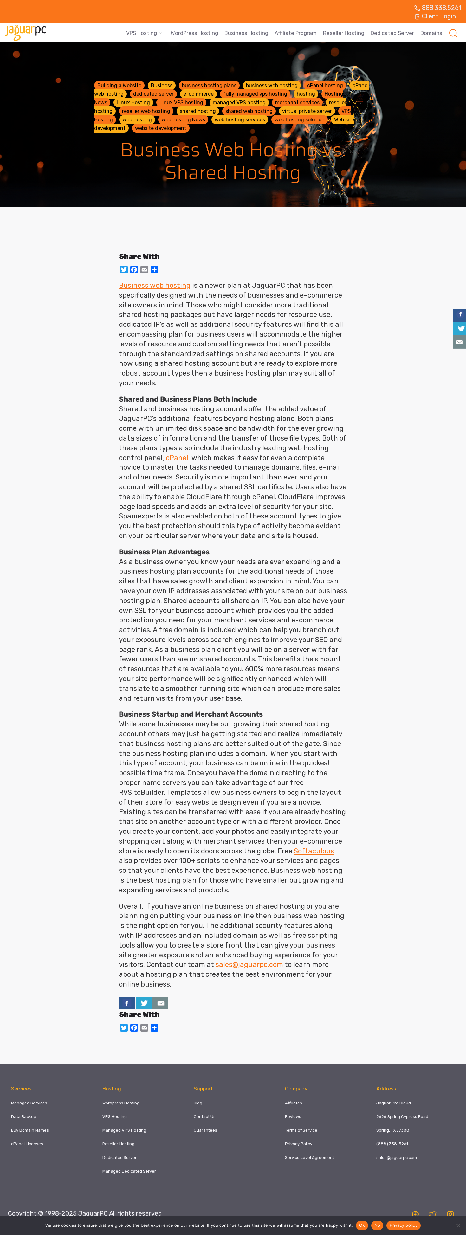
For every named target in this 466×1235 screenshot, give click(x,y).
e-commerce (198, 94)
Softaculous (314, 851)
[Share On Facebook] (127, 1003)
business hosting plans (209, 85)
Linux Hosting (133, 103)
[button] (453, 33)
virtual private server (307, 111)
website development (160, 128)
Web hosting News (183, 120)
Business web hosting (155, 285)
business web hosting (272, 85)
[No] (458, 1225)
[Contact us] (160, 1003)
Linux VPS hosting (181, 103)
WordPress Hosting (194, 33)
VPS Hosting (141, 33)
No (377, 1225)
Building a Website (119, 85)
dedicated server (153, 94)
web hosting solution (300, 120)
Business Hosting (246, 33)
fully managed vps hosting (255, 94)
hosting (306, 94)
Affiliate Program (296, 33)
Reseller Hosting (343, 33)
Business (161, 85)
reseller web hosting (146, 111)
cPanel (177, 457)
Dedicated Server (392, 33)
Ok (362, 1225)
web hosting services (240, 120)
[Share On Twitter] (144, 1003)
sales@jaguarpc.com (249, 964)
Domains (431, 33)
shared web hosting (249, 111)
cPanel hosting (325, 85)
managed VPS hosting (239, 103)
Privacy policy (403, 1225)
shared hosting (198, 111)
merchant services (297, 103)
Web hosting (137, 120)
